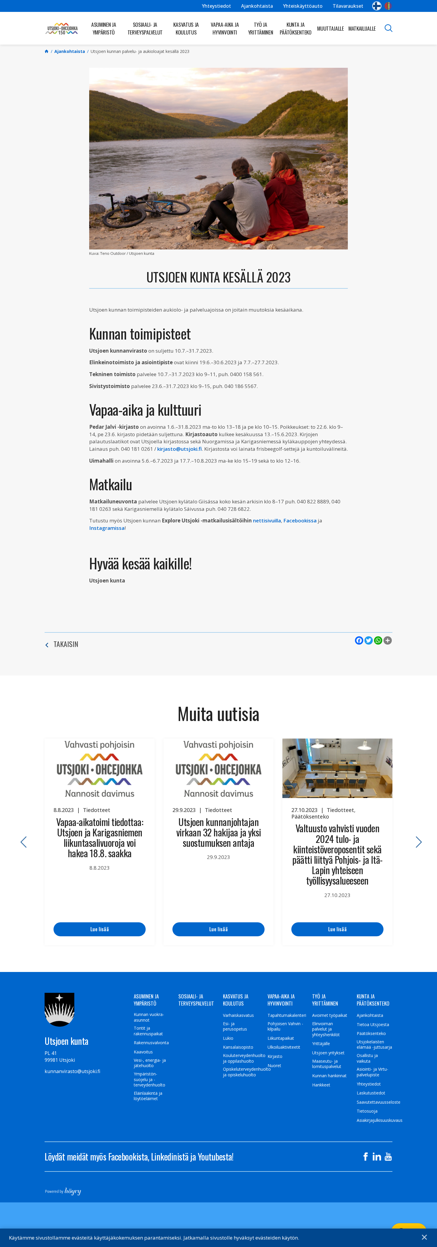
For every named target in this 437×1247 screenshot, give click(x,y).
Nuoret (274, 1065)
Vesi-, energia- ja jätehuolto (150, 1063)
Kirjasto (275, 1056)
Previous (21, 842)
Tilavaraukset (348, 6)
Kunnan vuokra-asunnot (149, 1017)
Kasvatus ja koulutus (186, 28)
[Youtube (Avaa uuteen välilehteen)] (388, 1156)
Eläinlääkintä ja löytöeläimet (148, 1096)
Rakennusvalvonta (151, 1042)
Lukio (228, 1038)
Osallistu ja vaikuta (367, 1058)
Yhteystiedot (216, 6)
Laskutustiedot (371, 1093)
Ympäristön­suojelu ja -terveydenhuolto (149, 1079)
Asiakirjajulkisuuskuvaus (380, 1120)
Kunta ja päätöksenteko (296, 28)
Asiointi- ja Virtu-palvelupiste (372, 1072)
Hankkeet (321, 1085)
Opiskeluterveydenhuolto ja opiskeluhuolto (247, 1072)
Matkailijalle (362, 28)
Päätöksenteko (371, 1033)
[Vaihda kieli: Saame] (388, 6)
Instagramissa (107, 527)
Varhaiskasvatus (238, 1015)
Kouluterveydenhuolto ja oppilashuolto (244, 1058)
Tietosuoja (367, 1111)
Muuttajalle (330, 28)
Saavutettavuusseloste (378, 1102)
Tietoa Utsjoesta (373, 1024)
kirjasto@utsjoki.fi (179, 448)
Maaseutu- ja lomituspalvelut (326, 1063)
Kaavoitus (143, 1052)
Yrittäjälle (321, 1043)
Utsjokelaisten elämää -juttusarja (374, 1044)
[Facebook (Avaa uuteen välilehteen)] (365, 1156)
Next (416, 842)
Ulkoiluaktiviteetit (284, 1047)
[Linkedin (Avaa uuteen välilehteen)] (377, 1156)
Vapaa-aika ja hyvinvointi (225, 28)
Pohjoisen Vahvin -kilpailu (285, 1026)
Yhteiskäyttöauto (303, 6)
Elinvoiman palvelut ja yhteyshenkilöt (326, 1029)
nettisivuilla (267, 520)
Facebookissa (300, 520)
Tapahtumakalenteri (287, 1015)
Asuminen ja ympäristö (103, 28)
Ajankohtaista (257, 6)
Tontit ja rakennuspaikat (148, 1030)
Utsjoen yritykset (328, 1053)
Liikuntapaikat (281, 1038)
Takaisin (66, 643)
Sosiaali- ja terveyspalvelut (145, 28)
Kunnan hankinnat (329, 1075)
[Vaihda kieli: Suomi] (376, 5)
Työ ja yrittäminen (260, 28)
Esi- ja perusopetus (235, 1026)
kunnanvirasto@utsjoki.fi (72, 1071)
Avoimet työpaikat (329, 1015)
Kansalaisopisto (238, 1047)
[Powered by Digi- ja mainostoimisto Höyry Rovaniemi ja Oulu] (63, 1190)
